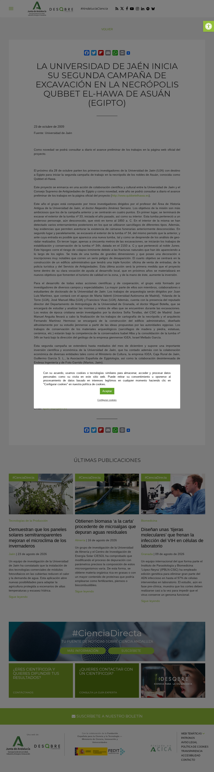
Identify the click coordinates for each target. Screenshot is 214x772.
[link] (208, 26)
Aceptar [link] (107, 391)
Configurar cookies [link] (107, 400)
